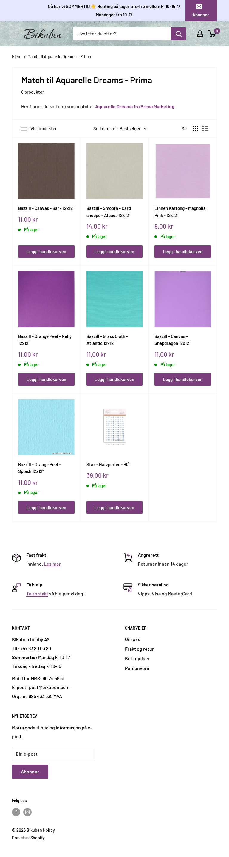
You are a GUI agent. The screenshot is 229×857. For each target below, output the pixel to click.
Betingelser (137, 658)
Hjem (16, 56)
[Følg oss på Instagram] (27, 812)
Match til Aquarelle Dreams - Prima (59, 56)
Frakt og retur (139, 649)
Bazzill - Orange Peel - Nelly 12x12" (45, 340)
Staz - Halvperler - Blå (108, 464)
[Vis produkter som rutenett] (195, 128)
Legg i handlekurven (46, 251)
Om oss (132, 639)
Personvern (137, 668)
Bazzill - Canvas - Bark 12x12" (46, 208)
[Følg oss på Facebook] (16, 812)
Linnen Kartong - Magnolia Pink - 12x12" (180, 211)
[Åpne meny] (15, 34)
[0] (212, 33)
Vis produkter (43, 128)
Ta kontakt (37, 593)
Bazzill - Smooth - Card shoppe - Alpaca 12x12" (108, 211)
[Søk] (178, 33)
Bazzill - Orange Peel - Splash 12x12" (39, 468)
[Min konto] (200, 33)
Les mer (52, 564)
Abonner (200, 14)
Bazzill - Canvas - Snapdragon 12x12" (172, 340)
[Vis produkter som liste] (205, 128)
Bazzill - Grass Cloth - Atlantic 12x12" (107, 340)
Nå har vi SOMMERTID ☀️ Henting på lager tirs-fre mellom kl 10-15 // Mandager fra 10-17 (114, 10)
